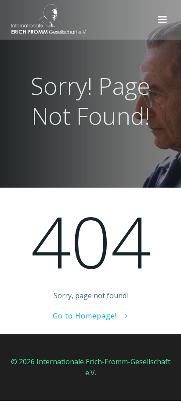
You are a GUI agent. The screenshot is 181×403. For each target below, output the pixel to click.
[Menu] (162, 19)
